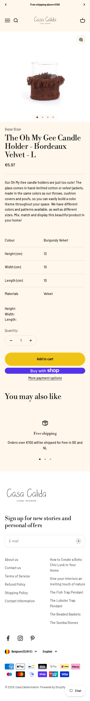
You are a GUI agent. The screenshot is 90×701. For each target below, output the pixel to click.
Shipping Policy (16, 593)
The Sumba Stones (64, 623)
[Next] (84, 4)
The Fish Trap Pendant (66, 592)
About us (11, 559)
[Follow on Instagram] (20, 638)
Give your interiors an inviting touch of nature (67, 581)
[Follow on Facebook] (8, 638)
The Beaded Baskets (65, 614)
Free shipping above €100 (45, 4)
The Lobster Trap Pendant (62, 603)
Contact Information (20, 601)
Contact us (13, 568)
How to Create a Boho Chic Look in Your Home (66, 564)
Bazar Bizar (13, 129)
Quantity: (11, 330)
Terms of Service (17, 576)
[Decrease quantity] (11, 340)
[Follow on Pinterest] (32, 638)
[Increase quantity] (31, 340)
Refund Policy (15, 584)
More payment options (45, 378)
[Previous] (5, 4)
